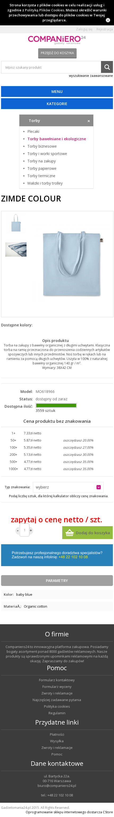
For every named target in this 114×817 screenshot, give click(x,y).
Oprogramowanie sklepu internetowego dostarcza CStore (69, 812)
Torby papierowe (41, 168)
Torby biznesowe (42, 146)
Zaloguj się (84, 29)
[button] (68, 487)
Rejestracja (105, 29)
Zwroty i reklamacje (57, 693)
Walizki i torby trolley (45, 183)
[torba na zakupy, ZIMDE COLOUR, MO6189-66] (71, 264)
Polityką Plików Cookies (44, 10)
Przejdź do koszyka (57, 53)
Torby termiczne (41, 175)
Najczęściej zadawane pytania (57, 700)
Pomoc (56, 754)
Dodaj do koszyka (93, 532)
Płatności (57, 734)
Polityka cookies (57, 706)
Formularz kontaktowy (57, 680)
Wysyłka (57, 741)
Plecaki (33, 131)
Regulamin (57, 713)
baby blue (24, 594)
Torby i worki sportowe (47, 153)
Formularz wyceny (57, 687)
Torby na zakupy (41, 161)
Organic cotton (35, 606)
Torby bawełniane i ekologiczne (56, 139)
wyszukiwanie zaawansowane (91, 75)
